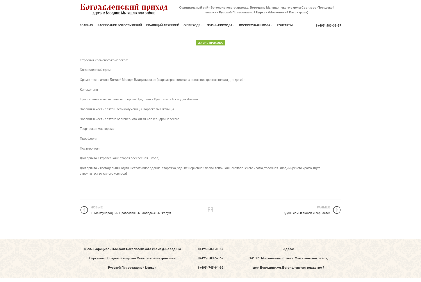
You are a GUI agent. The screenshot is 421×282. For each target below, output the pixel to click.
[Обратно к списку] (210, 210)
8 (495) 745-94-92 (210, 267)
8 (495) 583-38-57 (328, 25)
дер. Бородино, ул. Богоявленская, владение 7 (288, 267)
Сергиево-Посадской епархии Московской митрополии (132, 258)
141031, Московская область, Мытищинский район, (288, 258)
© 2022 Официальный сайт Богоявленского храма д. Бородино (132, 249)
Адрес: (288, 249)
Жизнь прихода (210, 42)
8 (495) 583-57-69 (210, 258)
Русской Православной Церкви (132, 267)
